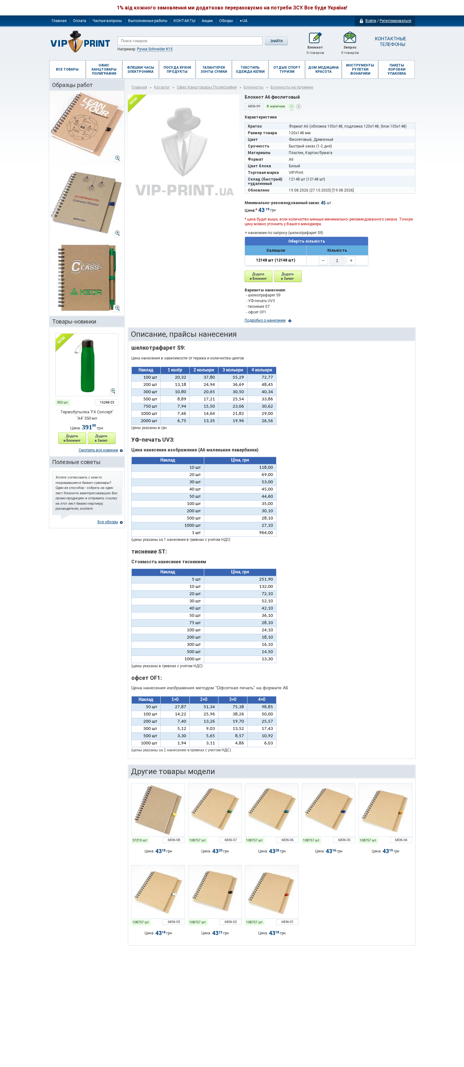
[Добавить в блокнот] (258, 276)
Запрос (350, 50)
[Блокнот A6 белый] (158, 892)
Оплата (79, 21)
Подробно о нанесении (265, 320)
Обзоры (226, 21)
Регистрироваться (395, 21)
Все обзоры (108, 522)
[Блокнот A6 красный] (272, 892)
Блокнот (315, 50)
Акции (207, 21)
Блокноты (254, 87)
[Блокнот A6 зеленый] (215, 810)
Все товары (67, 69)
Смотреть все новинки (98, 450)
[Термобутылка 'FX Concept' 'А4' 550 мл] (86, 364)
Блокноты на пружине (292, 87)
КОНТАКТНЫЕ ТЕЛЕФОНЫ (390, 41)
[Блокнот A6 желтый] (158, 810)
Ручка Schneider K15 (155, 49)
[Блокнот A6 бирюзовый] (272, 810)
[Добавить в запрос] (102, 438)
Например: (145, 49)
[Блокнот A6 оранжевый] (385, 810)
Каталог (162, 87)
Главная (59, 21)
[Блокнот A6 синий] (328, 810)
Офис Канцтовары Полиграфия (207, 87)
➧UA (243, 21)
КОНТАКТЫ (184, 21)
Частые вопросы (107, 21)
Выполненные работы (147, 21)
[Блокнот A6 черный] (215, 892)
